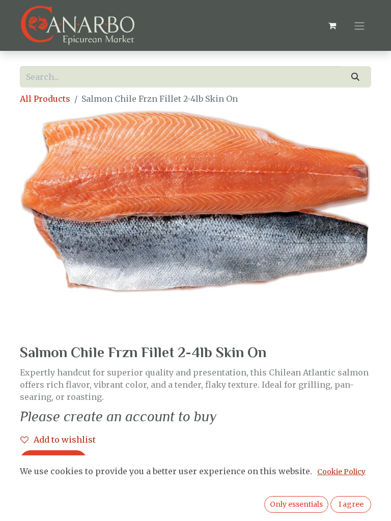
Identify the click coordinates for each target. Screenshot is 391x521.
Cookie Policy (341, 471)
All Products (45, 99)
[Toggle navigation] (359, 25)
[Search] (355, 77)
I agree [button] (351, 504)
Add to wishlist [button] (65, 440)
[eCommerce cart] (332, 25)
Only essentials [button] (296, 504)
